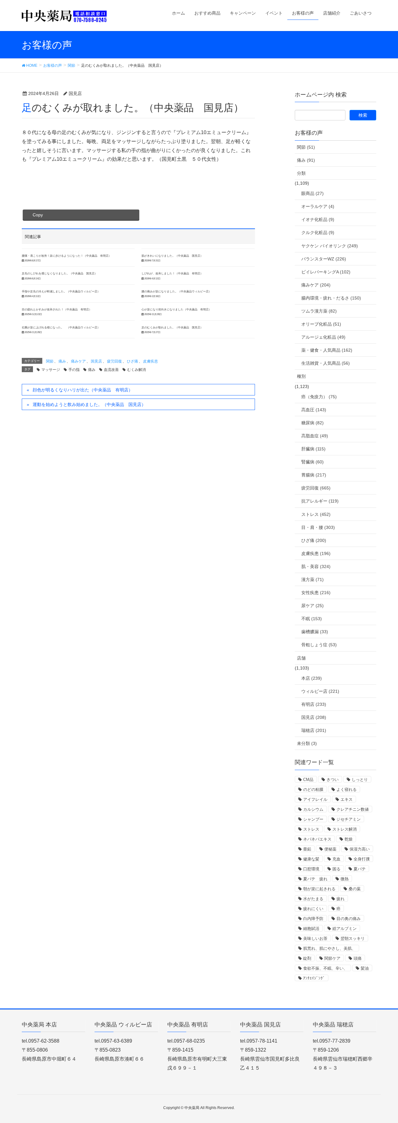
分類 (301, 173)
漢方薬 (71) (312, 579)
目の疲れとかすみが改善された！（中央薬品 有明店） (57, 309)
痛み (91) (306, 160)
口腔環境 (311, 869)
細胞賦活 (311, 928)
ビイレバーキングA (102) (325, 271)
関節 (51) (306, 147)
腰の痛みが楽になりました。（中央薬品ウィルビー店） (176, 291)
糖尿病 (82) (312, 422)
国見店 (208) (313, 717)
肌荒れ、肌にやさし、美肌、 (329, 948)
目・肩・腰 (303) (318, 527)
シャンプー (313, 819)
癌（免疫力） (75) (319, 396)
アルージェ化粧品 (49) (323, 337)
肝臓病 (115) (313, 448)
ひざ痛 (132, 361)
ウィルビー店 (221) (320, 691)
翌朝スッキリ (352, 938)
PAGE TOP (382, 1083)
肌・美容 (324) (316, 566)
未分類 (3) (307, 743)
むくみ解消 (136, 370)
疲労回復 (114, 361)
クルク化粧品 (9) (317, 232)
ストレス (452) (316, 514)
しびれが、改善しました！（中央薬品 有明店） (172, 273)
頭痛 (358, 958)
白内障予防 (313, 918)
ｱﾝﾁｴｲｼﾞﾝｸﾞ (314, 978)
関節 (49, 361)
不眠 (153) (311, 618)
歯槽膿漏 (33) (314, 631)
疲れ (340, 898)
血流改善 (111, 370)
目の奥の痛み (348, 918)
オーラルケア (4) (317, 206)
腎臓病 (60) (312, 461)
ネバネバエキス (317, 839)
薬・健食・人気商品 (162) (326, 350)
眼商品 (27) (312, 193)
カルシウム (313, 809)
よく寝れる (346, 789)
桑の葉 (355, 888)
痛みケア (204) (316, 284)
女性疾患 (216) (316, 592)
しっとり (360, 779)
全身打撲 (362, 859)
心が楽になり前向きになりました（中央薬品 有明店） (176, 309)
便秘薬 (330, 849)
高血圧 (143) (313, 409)
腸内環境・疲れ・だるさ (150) (331, 297)
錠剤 (307, 958)
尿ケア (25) (312, 605)
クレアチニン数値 (352, 809)
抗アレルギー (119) (320, 500)
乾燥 (349, 839)
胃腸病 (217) (313, 474)
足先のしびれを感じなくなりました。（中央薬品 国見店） (59, 273)
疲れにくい (313, 908)
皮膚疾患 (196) (316, 553)
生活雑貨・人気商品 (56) (325, 363)
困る (336, 869)
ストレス (311, 829)
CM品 (308, 779)
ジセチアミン (348, 819)
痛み (62, 361)
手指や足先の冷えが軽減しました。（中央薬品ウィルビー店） (61, 291)
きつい (332, 779)
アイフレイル (315, 799)
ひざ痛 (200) (313, 540)
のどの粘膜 (313, 789)
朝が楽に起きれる (319, 888)
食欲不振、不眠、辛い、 (325, 968)
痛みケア (78, 361)
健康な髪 (311, 859)
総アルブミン (344, 928)
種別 (301, 376)
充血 (336, 859)
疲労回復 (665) (316, 487)
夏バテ (360, 869)
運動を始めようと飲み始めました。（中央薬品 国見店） (89, 404)
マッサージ (50, 370)
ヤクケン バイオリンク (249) (329, 245)
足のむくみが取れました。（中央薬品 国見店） (172, 327)
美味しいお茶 (315, 938)
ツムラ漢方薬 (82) (319, 311)
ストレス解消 (344, 829)
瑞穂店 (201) (313, 730)
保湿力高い (359, 849)
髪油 (365, 968)
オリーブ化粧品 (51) (321, 324)
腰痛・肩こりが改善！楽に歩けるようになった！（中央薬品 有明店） (66, 255)
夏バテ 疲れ (315, 879)
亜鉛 (307, 849)
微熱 (344, 879)
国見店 (96, 361)
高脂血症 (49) (314, 435)
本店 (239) (311, 678)
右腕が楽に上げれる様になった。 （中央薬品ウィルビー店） (61, 327)
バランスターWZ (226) (323, 258)
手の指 (74, 370)
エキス (346, 799)
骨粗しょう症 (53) (319, 644)
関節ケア (332, 958)
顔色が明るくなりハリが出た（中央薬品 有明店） (83, 389)
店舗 (301, 658)
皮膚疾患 (150, 361)
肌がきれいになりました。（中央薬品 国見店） (172, 255)
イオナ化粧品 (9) (317, 219)
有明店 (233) (313, 704)
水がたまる (313, 898)
